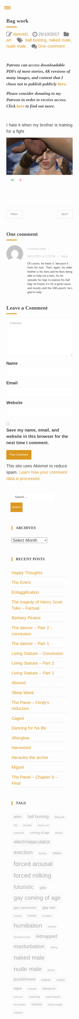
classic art (43, 825)
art (8, 40)
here (62, 84)
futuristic (24, 887)
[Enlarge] (67, 143)
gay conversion (25, 907)
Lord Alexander (36, 248)
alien (18, 817)
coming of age (39, 832)
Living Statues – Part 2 (33, 663)
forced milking (32, 875)
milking (53, 947)
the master (20, 1004)
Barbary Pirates (26, 617)
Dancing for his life (29, 728)
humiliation (28, 925)
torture (37, 1004)
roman (32, 988)
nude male (16, 46)
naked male (60, 40)
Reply (64, 256)
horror (31, 915)
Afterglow (20, 738)
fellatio (57, 853)
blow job (59, 817)
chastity (27, 825)
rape (18, 988)
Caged (18, 718)
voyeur (18, 1012)
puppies (46, 979)
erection (23, 852)
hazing (17, 916)
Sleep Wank (23, 692)
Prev (18, 214)
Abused (19, 682)
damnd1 (20, 34)
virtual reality (55, 1004)
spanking (34, 996)
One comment (51, 46)
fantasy (43, 853)
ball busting (35, 40)
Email (12, 383)
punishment (24, 979)
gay (43, 887)
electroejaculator (32, 842)
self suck (18, 997)
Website (14, 402)
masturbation (29, 946)
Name (12, 363)
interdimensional (22, 937)
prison (51, 970)
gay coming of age (37, 898)
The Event (21, 582)
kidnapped (46, 936)
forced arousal (33, 863)
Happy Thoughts (27, 572)
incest (52, 926)
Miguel (18, 767)
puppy (61, 979)
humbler (47, 916)
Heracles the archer (30, 757)
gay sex (48, 907)
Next (60, 214)
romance (48, 988)
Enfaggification (25, 592)
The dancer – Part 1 (30, 643)
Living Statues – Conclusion (37, 653)
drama (59, 832)
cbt (15, 825)
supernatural (53, 997)
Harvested (21, 747)
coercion (19, 832)
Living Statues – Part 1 (33, 673)
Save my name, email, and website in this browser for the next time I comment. (37, 436)
